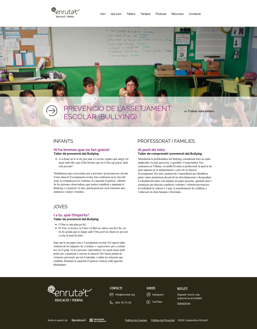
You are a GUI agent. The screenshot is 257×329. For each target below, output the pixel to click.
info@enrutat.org (125, 294)
